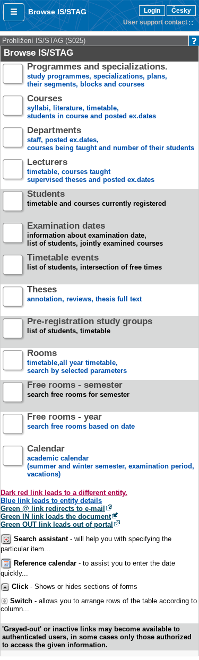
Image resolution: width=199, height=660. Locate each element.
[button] (13, 12)
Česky (181, 10)
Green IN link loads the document (56, 516)
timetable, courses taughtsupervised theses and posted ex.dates (90, 171)
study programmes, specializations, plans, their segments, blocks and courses (97, 75)
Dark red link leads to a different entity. (64, 493)
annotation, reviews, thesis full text (84, 294)
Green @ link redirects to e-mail (53, 509)
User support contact (155, 22)
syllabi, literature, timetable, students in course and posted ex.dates (91, 107)
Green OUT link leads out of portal (57, 524)
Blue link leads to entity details (51, 501)
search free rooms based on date (81, 421)
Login (152, 10)
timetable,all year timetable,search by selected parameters (77, 362)
